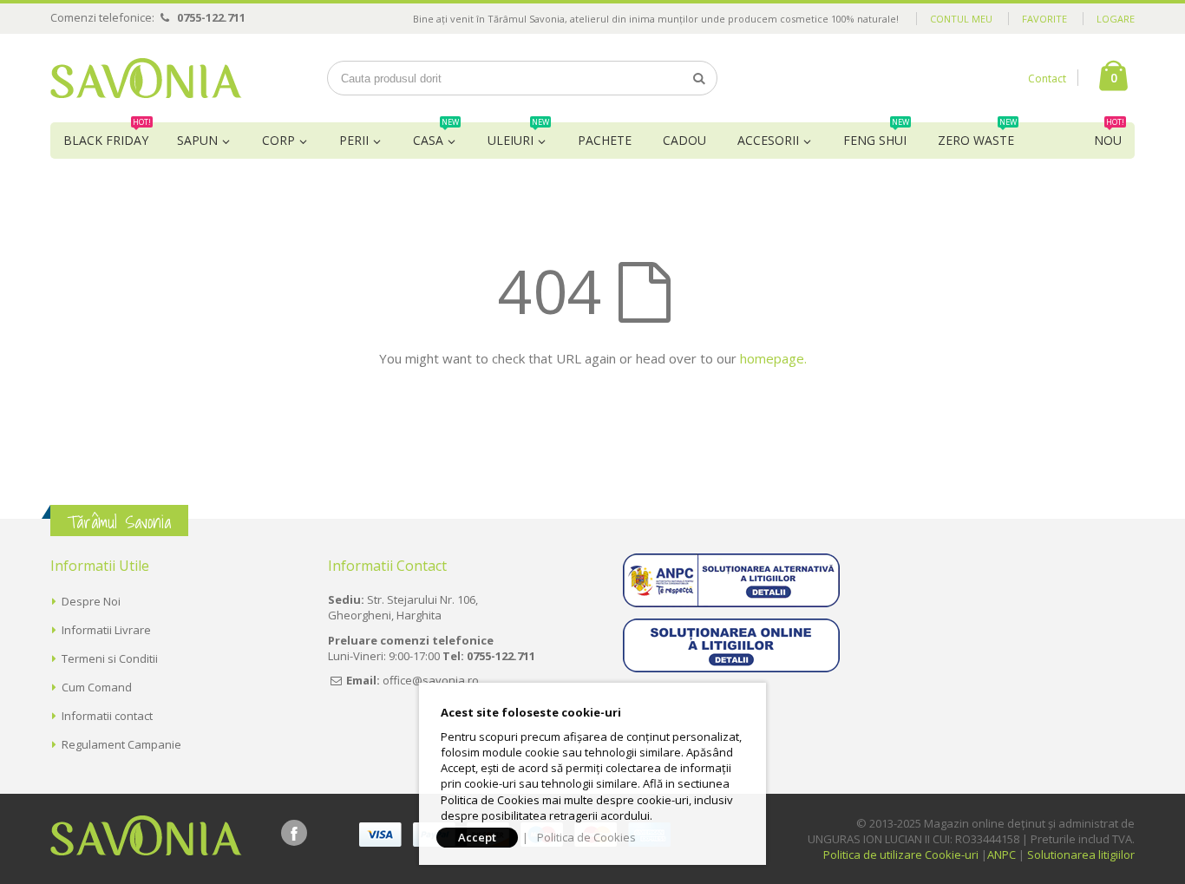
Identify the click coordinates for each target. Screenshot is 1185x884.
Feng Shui (876, 135)
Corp (278, 140)
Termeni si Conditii (110, 658)
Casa (436, 135)
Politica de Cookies (586, 837)
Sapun (197, 140)
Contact (1047, 78)
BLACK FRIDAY (107, 135)
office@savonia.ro (431, 680)
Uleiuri (518, 135)
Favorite (1044, 18)
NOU (1109, 135)
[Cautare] (699, 78)
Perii (354, 140)
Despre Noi (91, 601)
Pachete (605, 140)
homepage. (773, 358)
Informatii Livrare (106, 630)
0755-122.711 (211, 17)
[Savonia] (146, 78)
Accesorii (768, 140)
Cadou (684, 140)
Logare (1116, 18)
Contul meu (961, 18)
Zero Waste (977, 135)
